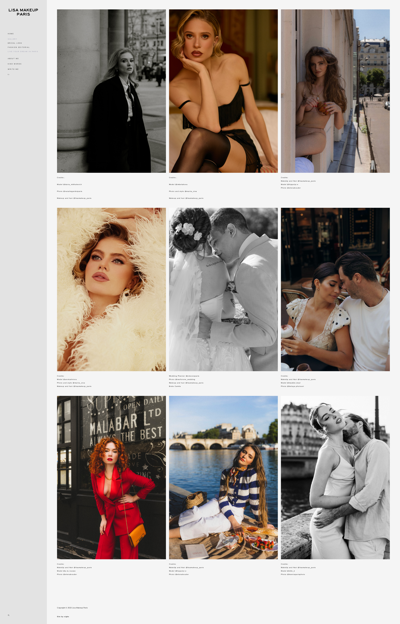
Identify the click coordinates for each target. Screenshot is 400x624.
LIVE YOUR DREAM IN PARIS (23, 51)
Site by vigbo (63, 616)
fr (9, 74)
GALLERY (12, 39)
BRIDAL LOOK (15, 43)
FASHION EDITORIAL (19, 47)
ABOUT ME (13, 58)
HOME (11, 34)
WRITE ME (13, 69)
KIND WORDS (15, 64)
